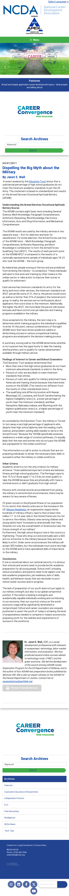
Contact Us (11, 845)
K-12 (6, 805)
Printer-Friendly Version (24, 687)
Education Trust (37, 181)
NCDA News (9, 824)
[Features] (34, 59)
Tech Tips (9, 830)
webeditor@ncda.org (16, 855)
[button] (5, 67)
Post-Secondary (11, 811)
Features (8, 785)
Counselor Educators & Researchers (21, 792)
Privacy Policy (40, 845)
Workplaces (9, 817)
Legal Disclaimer (25, 845)
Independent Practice (14, 798)
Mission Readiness (16, 509)
